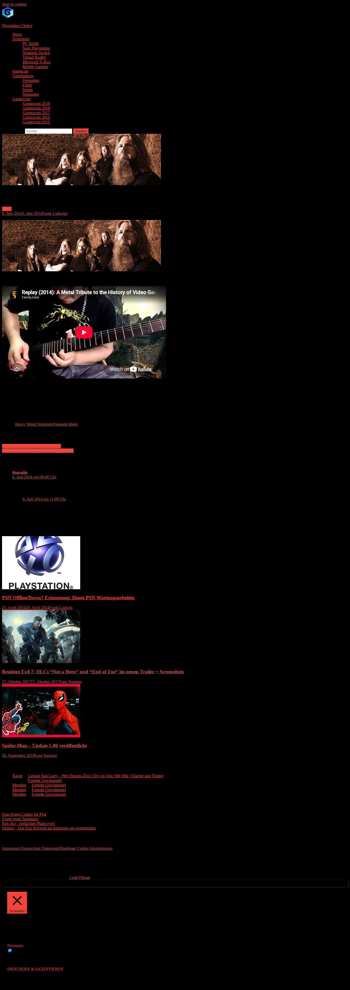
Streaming (31, 94)
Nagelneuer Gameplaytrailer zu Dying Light (38, 450)
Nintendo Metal (65, 424)
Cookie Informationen (94, 848)
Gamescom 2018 (36, 108)
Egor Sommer (70, 681)
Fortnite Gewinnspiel (45, 780)
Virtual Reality (34, 57)
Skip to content (14, 4)
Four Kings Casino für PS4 (24, 814)
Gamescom (21, 99)
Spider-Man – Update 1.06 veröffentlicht (44, 745)
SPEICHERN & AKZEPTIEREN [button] (35, 969)
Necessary (21, 950)
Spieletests (20, 39)
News (17, 34)
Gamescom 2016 (36, 117)
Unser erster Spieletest (20, 819)
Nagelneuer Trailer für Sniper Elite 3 (31, 446)
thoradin (19, 472)
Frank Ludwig (53, 213)
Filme (27, 85)
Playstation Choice (17, 25)
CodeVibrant (79, 877)
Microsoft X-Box (36, 62)
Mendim (19, 785)
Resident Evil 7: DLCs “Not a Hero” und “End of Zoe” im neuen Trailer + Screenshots (93, 671)
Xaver (17, 776)
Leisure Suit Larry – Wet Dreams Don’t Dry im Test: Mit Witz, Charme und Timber (95, 776)
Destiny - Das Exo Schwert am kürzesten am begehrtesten (49, 828)
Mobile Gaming (35, 66)
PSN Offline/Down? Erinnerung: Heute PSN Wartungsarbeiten (68, 597)
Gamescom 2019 (36, 103)
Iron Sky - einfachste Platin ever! (28, 823)
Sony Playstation (36, 48)
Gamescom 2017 (36, 113)
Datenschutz (31, 848)
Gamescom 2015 (36, 122)
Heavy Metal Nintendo (33, 424)
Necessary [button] (15, 945)
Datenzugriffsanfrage (59, 848)
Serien (28, 89)
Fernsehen (31, 80)
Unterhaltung (23, 76)
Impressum (11, 848)
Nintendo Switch (36, 53)
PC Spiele (31, 43)
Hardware (20, 71)
